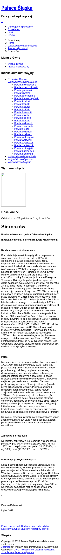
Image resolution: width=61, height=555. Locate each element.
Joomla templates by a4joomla (17, 552)
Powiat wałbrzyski (24, 137)
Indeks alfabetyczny (18, 66)
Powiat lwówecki (23, 112)
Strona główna (15, 63)
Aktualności (14, 29)
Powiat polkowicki (23, 123)
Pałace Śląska (17, 8)
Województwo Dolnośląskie (22, 81)
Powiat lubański (22, 106)
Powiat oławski (22, 120)
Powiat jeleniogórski (24, 95)
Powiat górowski (23, 90)
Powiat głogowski (23, 153)
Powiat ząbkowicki (24, 145)
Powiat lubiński (22, 109)
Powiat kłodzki (22, 101)
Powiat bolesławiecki (25, 84)
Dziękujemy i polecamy (20, 26)
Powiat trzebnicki (23, 134)
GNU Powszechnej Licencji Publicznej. (34, 549)
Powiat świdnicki (23, 131)
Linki (10, 32)
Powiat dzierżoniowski (26, 87)
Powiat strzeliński (23, 126)
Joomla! (5, 546)
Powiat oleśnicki (22, 117)
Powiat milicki (21, 115)
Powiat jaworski (22, 92)
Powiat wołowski (23, 139)
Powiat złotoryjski (23, 148)
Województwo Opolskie (20, 159)
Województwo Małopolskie (22, 156)
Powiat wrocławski (24, 142)
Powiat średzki (22, 128)
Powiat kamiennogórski (26, 98)
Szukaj (11, 34)
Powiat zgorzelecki (24, 151)
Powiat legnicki (22, 104)
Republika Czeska (17, 79)
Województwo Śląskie (19, 162)
